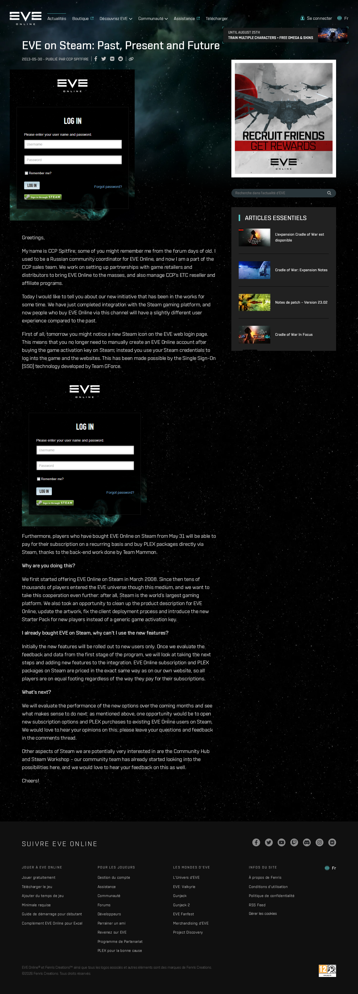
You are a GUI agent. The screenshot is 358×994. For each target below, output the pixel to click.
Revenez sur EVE (112, 932)
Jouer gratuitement (39, 877)
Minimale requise (36, 905)
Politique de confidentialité (272, 896)
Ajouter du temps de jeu (43, 896)
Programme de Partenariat (120, 941)
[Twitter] (269, 842)
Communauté (109, 896)
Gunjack (180, 896)
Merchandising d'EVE (190, 923)
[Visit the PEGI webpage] (327, 971)
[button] (316, 18)
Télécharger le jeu (37, 887)
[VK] (332, 842)
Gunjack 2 (181, 905)
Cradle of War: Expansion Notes (301, 270)
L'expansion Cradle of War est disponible (299, 237)
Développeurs (109, 914)
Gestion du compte (114, 877)
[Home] (25, 23)
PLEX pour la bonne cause (120, 950)
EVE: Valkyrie (184, 887)
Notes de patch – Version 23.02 (301, 302)
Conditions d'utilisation (268, 887)
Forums (104, 905)
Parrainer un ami (112, 923)
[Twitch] (294, 842)
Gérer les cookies (263, 913)
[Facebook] (256, 842)
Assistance (107, 887)
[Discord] (307, 842)
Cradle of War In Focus (294, 334)
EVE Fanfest (183, 914)
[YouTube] (281, 842)
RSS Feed (257, 905)
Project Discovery (188, 932)
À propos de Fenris (265, 877)
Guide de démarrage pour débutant (52, 914)
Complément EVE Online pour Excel (52, 923)
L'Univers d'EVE (186, 877)
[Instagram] (319, 842)
